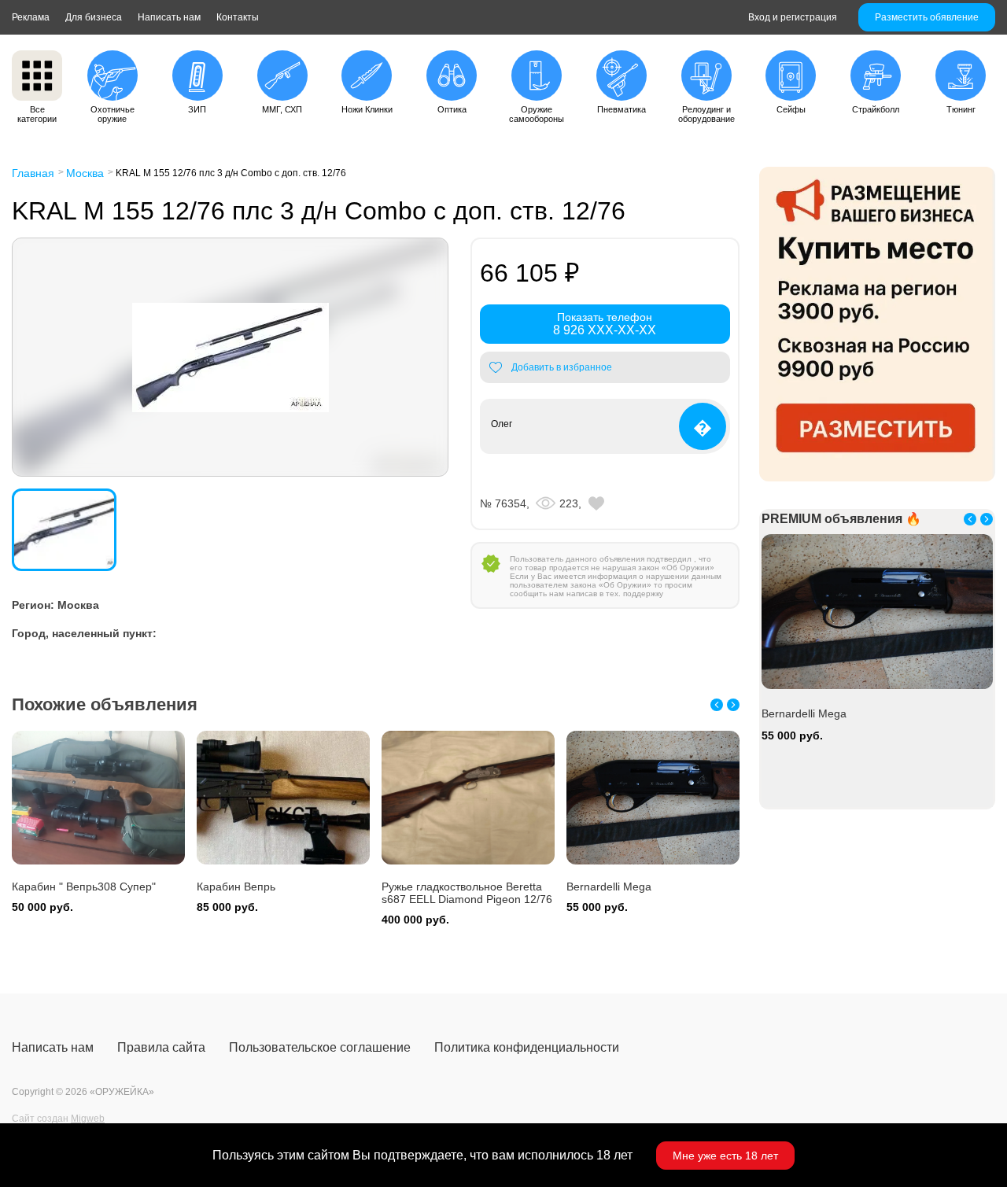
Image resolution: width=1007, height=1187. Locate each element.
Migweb (88, 1118)
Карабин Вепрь (236, 886)
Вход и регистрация (792, 17)
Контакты (237, 17)
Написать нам (169, 17)
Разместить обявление (927, 17)
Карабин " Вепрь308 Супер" (84, 886)
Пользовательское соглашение (320, 1047)
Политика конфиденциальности (526, 1047)
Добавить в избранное (561, 367)
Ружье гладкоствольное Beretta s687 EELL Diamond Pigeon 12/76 (467, 892)
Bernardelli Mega (608, 886)
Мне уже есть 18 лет (725, 1155)
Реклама (31, 17)
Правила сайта (161, 1047)
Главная (33, 173)
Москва (85, 173)
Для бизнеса (93, 17)
